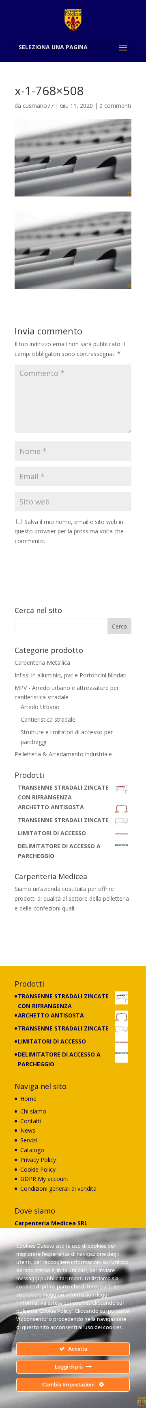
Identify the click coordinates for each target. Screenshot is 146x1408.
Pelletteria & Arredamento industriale (63, 754)
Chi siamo (33, 1111)
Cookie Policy (38, 1169)
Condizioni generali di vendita (58, 1188)
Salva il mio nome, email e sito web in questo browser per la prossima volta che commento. (69, 531)
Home (28, 1098)
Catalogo (32, 1150)
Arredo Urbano (40, 707)
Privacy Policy (38, 1160)
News (27, 1130)
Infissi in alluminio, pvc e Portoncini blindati (71, 675)
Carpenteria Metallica (42, 662)
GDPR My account (44, 1179)
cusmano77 (38, 105)
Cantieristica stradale (48, 719)
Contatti (30, 1121)
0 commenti (115, 105)
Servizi (28, 1140)
